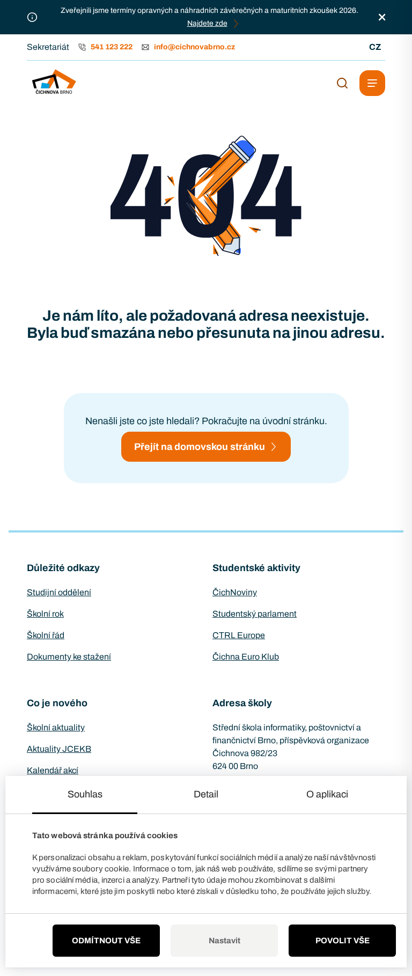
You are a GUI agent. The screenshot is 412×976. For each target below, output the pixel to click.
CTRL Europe (238, 635)
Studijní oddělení (59, 592)
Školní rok (45, 613)
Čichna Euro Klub (245, 656)
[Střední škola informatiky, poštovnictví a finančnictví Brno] (54, 83)
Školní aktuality (56, 727)
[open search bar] (342, 83)
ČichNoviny (234, 592)
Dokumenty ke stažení (69, 656)
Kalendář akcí (52, 770)
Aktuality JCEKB (59, 748)
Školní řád (45, 635)
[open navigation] (372, 83)
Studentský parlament (254, 613)
